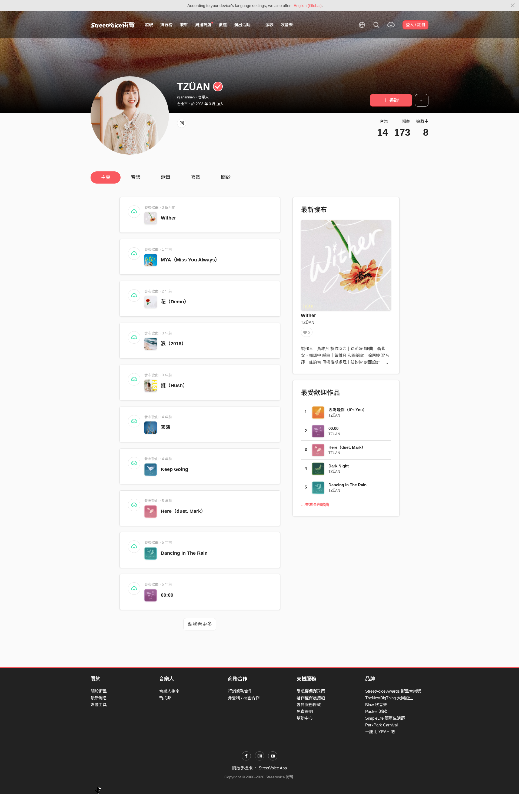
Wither (168, 218)
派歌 (269, 24)
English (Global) (308, 5)
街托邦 (165, 698)
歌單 (184, 24)
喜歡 (196, 177)
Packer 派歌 (376, 711)
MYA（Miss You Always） (190, 260)
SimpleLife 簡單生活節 (385, 718)
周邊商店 (203, 24)
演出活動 (242, 24)
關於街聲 (99, 691)
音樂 (136, 177)
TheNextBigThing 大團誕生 (389, 698)
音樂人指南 (169, 691)
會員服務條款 (309, 704)
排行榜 (166, 24)
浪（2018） (173, 343)
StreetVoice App (273, 768)
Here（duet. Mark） (183, 511)
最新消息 (99, 698)
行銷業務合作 (240, 691)
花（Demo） (175, 301)
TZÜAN (307, 322)
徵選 (223, 24)
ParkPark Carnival (381, 725)
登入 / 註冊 (415, 24)
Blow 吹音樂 (376, 704)
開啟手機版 (242, 768)
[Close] (513, 5)
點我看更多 (200, 624)
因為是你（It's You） (347, 409)
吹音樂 (287, 24)
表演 (166, 427)
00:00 (167, 595)
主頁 (106, 177)
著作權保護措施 (311, 698)
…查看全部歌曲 (315, 504)
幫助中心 (305, 718)
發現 (149, 24)
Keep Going (174, 469)
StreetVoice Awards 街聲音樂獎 (393, 691)
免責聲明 (305, 711)
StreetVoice (113, 25)
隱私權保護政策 (311, 691)
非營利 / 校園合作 (244, 698)
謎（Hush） (174, 385)
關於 (226, 177)
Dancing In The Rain (184, 553)
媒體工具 (99, 704)
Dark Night (338, 466)
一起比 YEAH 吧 (380, 731)
